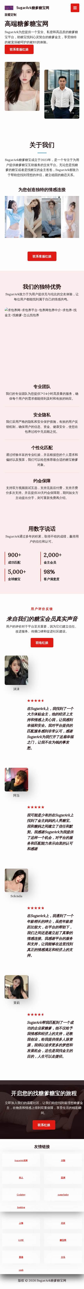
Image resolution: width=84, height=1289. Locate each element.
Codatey (21, 1194)
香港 (21, 1257)
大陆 (63, 1160)
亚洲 (63, 1177)
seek (21, 1270)
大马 (63, 1257)
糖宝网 (63, 1240)
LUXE (21, 1240)
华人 (21, 1177)
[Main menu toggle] (75, 8)
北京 (63, 1223)
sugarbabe (63, 1194)
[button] (42, 256)
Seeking (21, 1207)
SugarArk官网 (21, 1160)
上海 (21, 1223)
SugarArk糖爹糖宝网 (32, 7)
